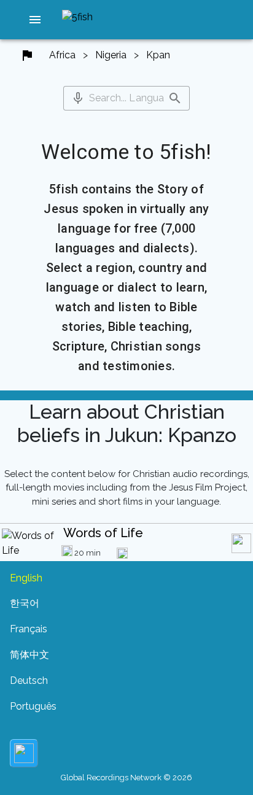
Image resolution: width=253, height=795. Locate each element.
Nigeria (110, 55)
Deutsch (29, 680)
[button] (35, 19)
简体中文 (29, 655)
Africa (62, 55)
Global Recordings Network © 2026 (126, 777)
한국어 (24, 603)
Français (28, 629)
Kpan (158, 55)
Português (33, 706)
